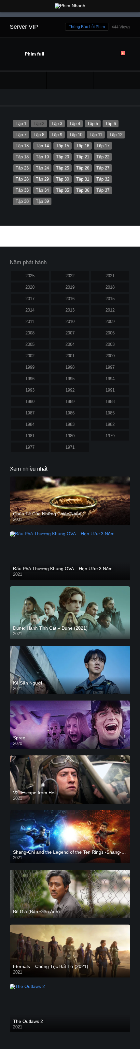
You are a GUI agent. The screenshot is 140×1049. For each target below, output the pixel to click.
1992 (70, 390)
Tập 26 (82, 168)
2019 (70, 287)
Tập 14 (42, 145)
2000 (110, 355)
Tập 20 (62, 156)
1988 (110, 401)
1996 (30, 378)
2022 (70, 275)
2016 (70, 298)
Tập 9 (56, 134)
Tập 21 (82, 156)
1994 (110, 378)
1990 (30, 401)
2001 (70, 355)
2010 (70, 321)
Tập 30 (62, 179)
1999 (30, 367)
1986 (70, 413)
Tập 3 (56, 123)
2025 (30, 275)
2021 (110, 275)
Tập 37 (102, 190)
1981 (30, 435)
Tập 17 (102, 145)
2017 (30, 298)
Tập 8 (39, 134)
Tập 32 (102, 179)
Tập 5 (92, 123)
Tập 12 (115, 134)
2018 (110, 287)
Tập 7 (21, 134)
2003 (110, 344)
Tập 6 (110, 123)
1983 (70, 424)
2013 (70, 310)
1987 (30, 413)
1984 (30, 424)
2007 (70, 333)
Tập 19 (42, 156)
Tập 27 (102, 168)
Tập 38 (22, 201)
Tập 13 (22, 145)
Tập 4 (74, 123)
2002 (30, 355)
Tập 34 (42, 190)
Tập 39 (42, 201)
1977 (30, 447)
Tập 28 (22, 179)
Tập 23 (22, 168)
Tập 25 (62, 168)
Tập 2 (39, 123)
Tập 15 (62, 145)
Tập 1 (21, 123)
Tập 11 (96, 134)
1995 (70, 378)
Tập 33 (22, 190)
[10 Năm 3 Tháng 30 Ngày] (70, 80)
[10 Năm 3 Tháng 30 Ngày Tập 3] (116, 80)
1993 (30, 390)
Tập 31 (82, 179)
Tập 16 (82, 145)
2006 (110, 333)
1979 (110, 435)
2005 (30, 344)
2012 (110, 310)
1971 (70, 447)
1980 (70, 435)
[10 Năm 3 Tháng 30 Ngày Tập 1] (23, 80)
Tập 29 (42, 179)
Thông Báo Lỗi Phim (87, 26)
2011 (29, 321)
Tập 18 (22, 156)
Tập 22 (102, 156)
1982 (110, 424)
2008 (30, 333)
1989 (70, 401)
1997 (110, 367)
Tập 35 (62, 190)
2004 (70, 344)
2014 (30, 310)
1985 (110, 413)
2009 (110, 321)
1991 (110, 390)
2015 (110, 298)
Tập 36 (82, 190)
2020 (30, 287)
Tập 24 (42, 168)
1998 (70, 367)
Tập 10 (75, 134)
